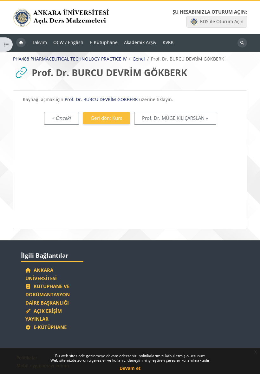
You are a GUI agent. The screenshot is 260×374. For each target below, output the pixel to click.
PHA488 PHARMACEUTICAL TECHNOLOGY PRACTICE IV (70, 59)
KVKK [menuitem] (168, 42)
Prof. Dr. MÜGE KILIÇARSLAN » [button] (175, 118)
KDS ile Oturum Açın (222, 21)
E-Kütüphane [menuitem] (104, 42)
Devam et (130, 368)
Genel (139, 59)
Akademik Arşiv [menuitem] (140, 42)
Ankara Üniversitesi (41, 274)
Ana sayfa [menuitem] (21, 43)
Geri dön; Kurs (106, 118)
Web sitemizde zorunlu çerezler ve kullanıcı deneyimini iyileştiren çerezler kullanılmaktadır (130, 360)
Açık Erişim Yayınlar (43, 315)
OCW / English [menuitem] (68, 42)
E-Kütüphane (49, 327)
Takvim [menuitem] (39, 42)
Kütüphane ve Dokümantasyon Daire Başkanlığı (47, 294)
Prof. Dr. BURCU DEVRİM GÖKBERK (101, 99)
